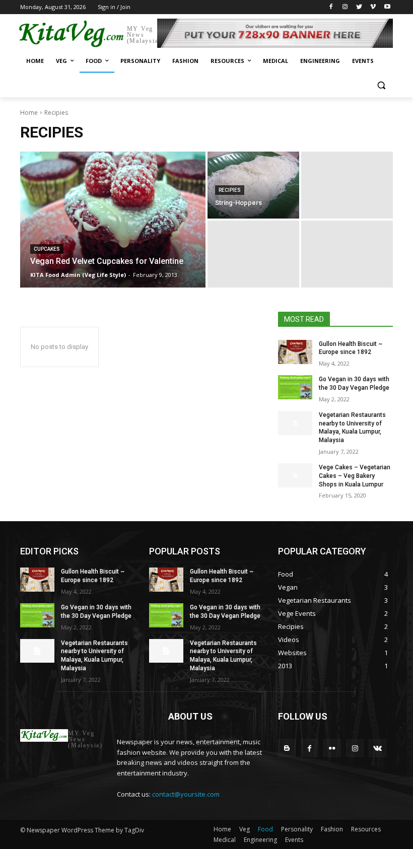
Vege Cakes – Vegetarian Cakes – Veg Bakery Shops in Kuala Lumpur (354, 476)
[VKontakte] (377, 748)
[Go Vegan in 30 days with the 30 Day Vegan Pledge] (295, 387)
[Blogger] (287, 748)
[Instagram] (345, 7)
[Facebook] (331, 7)
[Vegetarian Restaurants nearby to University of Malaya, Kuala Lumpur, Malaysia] (295, 423)
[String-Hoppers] (253, 185)
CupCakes (47, 249)
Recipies (230, 190)
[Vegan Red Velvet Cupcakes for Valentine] (112, 220)
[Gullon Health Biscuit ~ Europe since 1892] (295, 352)
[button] (381, 85)
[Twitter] (359, 7)
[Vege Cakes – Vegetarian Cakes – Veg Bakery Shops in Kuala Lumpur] (295, 475)
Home (29, 112)
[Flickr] (332, 748)
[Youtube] (387, 7)
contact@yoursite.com (186, 794)
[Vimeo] (373, 7)
